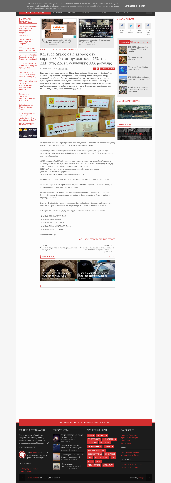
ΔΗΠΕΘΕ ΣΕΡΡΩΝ (95, 446)
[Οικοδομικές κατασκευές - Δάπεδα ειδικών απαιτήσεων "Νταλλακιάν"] (59, 28)
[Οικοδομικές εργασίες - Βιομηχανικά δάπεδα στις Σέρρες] (96, 28)
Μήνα (145, 42)
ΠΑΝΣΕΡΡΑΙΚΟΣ (94, 439)
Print (104, 69)
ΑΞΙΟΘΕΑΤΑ (108, 465)
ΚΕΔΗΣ (90, 461)
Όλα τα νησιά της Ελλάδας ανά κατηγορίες (138, 68)
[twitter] (30, 12)
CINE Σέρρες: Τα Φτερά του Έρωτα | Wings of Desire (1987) (27, 74)
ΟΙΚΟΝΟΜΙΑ (92, 443)
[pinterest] (35, 12)
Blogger (141, 477)
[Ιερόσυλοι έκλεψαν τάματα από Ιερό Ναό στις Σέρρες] (96, 270)
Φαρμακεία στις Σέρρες (130, 455)
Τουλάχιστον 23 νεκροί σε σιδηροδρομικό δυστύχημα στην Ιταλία (138, 89)
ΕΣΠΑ (113, 457)
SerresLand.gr (32, 477)
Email (112, 69)
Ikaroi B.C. (106, 422)
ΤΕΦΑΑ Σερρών (25, 471)
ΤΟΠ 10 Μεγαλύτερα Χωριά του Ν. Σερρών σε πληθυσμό (139, 78)
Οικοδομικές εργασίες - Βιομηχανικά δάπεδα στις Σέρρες (94, 41)
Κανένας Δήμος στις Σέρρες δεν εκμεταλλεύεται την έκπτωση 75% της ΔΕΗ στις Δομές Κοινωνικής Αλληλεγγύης (76, 58)
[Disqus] (77, 321)
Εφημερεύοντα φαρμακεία (131, 452)
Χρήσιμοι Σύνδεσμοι (129, 438)
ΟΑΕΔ (90, 457)
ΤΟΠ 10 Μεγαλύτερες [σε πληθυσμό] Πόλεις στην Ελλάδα (138, 49)
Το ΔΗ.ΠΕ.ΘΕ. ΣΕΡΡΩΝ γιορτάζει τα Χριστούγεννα (71, 446)
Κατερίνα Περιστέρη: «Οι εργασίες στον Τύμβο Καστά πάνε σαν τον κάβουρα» (57, 273)
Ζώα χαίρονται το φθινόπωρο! (135, 58)
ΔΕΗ (81, 239)
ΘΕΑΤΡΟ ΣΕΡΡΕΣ (102, 457)
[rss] (43, 12)
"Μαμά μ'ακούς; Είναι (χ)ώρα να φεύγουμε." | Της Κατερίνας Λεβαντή (72, 437)
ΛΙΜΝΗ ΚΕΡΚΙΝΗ (94, 465)
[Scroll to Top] (149, 477)
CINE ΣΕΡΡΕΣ (105, 443)
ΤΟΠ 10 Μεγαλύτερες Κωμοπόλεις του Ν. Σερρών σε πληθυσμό (28, 56)
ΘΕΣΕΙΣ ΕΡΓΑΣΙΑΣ (95, 454)
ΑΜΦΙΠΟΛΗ (108, 446)
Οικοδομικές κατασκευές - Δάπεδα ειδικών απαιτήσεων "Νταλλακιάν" (56, 41)
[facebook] (26, 12)
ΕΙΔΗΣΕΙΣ (103, 239)
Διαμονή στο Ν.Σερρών (130, 467)
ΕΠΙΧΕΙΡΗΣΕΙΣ (109, 454)
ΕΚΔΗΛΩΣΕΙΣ (102, 435)
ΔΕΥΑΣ (98, 461)
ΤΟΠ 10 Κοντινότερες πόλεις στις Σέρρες (27, 49)
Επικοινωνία (126, 443)
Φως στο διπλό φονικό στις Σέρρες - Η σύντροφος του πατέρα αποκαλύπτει (28, 30)
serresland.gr (35, 452)
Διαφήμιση (125, 440)
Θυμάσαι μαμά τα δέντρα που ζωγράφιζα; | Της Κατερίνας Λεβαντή (27, 116)
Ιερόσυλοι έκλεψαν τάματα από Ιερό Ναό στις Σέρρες (94, 274)
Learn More (131, 6)
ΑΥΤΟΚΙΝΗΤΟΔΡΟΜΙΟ (96, 450)
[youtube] (39, 12)
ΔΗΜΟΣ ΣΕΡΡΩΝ (91, 239)
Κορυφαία (124, 42)
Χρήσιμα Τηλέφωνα (129, 435)
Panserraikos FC (91, 422)
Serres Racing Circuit (70, 422)
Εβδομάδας (135, 42)
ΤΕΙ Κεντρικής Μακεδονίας (29, 469)
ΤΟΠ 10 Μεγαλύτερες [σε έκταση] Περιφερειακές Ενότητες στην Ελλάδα (28, 85)
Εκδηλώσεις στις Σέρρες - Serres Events (26, 107)
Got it (142, 6)
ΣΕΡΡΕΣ (111, 239)
